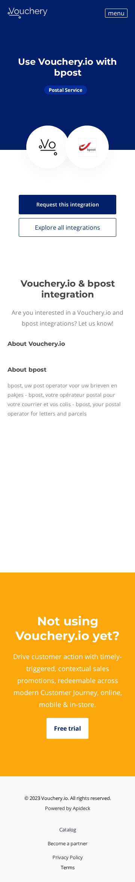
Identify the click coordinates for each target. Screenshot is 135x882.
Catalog (67, 829)
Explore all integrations (67, 227)
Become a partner (67, 843)
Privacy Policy (67, 857)
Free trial (67, 728)
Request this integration (67, 204)
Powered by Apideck (67, 808)
